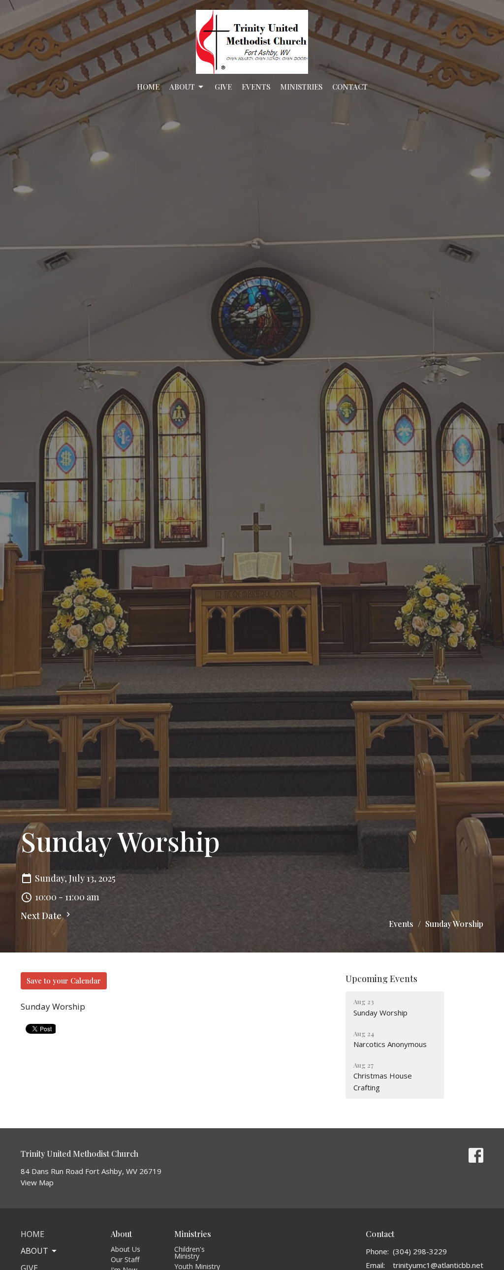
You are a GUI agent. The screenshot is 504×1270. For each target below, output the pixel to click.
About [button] (34, 1250)
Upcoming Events (381, 978)
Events (256, 87)
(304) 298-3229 (420, 1251)
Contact (350, 87)
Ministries (301, 87)
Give (223, 87)
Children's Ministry (189, 1252)
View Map (37, 1182)
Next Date (42, 915)
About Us (125, 1249)
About (182, 87)
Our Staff (125, 1259)
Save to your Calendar (64, 980)
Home (148, 87)
